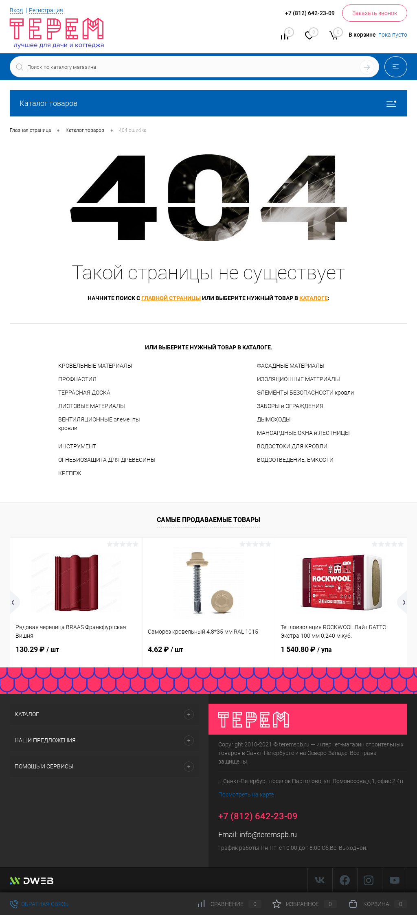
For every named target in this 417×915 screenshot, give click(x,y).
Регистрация (46, 10)
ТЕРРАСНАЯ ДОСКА (84, 392)
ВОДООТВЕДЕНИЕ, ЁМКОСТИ (295, 459)
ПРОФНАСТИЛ (77, 379)
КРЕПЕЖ (69, 473)
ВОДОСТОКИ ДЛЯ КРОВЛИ (292, 446)
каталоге (313, 298)
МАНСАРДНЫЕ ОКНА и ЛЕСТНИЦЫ (303, 433)
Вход (16, 10)
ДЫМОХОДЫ (274, 419)
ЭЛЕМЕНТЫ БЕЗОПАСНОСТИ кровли (305, 392)
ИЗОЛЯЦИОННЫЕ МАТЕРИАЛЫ (298, 379)
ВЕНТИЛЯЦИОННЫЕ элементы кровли (99, 423)
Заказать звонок (374, 13)
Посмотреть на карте (246, 794)
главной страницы (171, 298)
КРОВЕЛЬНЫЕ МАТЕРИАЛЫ (95, 365)
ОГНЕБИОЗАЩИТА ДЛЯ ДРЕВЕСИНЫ (107, 459)
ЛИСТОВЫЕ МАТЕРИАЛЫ (91, 406)
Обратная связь (44, 904)
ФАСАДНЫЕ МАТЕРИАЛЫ (291, 365)
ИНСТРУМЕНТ (77, 446)
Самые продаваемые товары (208, 520)
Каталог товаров (48, 103)
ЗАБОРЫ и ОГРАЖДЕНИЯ (290, 406)
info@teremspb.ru (268, 834)
